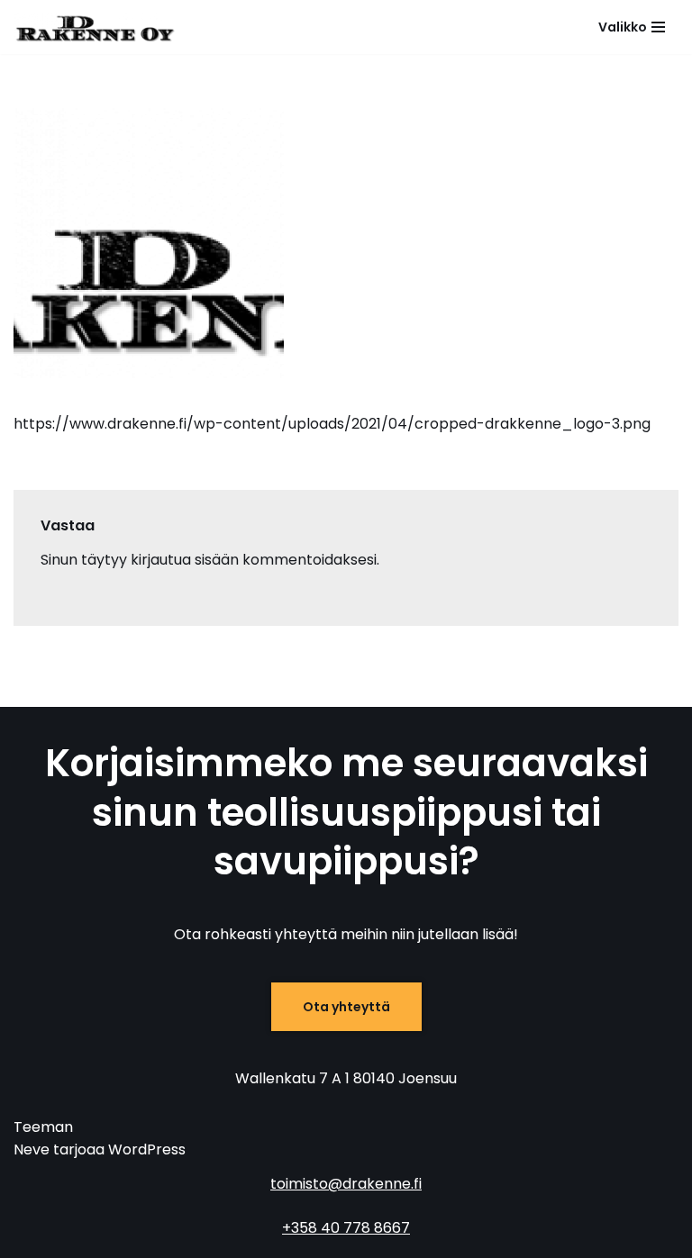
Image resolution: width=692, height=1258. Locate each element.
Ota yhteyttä (346, 1007)
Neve (32, 1149)
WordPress (147, 1149)
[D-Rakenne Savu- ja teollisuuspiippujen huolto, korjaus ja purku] (95, 27)
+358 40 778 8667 (346, 1227)
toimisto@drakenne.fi (346, 1183)
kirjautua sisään (185, 559)
